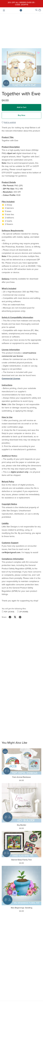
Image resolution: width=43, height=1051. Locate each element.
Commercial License (11, 378)
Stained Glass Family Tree (21, 860)
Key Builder (21, 825)
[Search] (36, 10)
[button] (4, 70)
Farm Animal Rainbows (21, 777)
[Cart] (40, 10)
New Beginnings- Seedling (21, 908)
